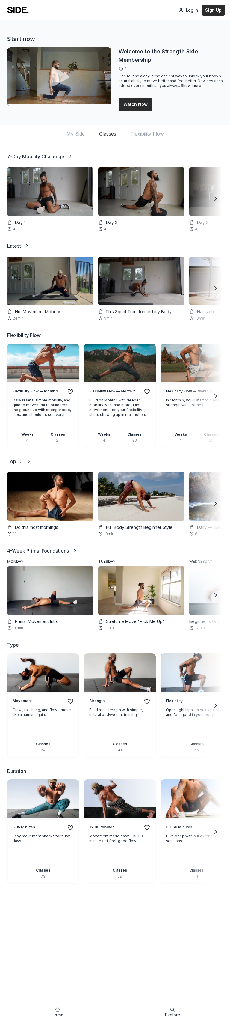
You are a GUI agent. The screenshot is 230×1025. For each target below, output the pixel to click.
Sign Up (213, 10)
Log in (192, 10)
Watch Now (135, 104)
